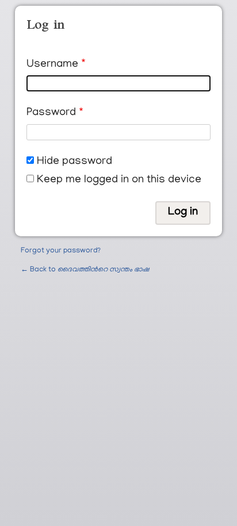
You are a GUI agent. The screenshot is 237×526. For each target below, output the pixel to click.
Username (52, 65)
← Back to (85, 270)
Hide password (74, 162)
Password (51, 113)
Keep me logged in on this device (119, 180)
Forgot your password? (61, 251)
